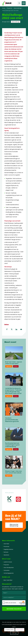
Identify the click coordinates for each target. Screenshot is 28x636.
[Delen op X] (11, 329)
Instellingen (14, 633)
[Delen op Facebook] (7, 329)
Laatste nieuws (8, 562)
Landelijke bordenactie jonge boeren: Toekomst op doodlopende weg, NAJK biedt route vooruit (13, 390)
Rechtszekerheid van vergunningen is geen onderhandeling (12, 444)
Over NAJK (6, 543)
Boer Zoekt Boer (8, 580)
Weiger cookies (19, 629)
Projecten (6, 564)
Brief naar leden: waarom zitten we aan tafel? (13, 362)
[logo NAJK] (11, 3)
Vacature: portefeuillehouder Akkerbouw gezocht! (12, 419)
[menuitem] (19, 3)
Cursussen (6, 570)
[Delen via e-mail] (21, 329)
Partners (6, 552)
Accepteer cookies (9, 629)
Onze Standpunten (9, 567)
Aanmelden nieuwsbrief (14, 609)
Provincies (6, 546)
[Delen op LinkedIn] (16, 329)
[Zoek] (19, 3)
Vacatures (6, 555)
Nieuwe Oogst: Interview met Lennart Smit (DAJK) (13, 472)
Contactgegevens (9, 573)
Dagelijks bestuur (8, 549)
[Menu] (23, 3)
